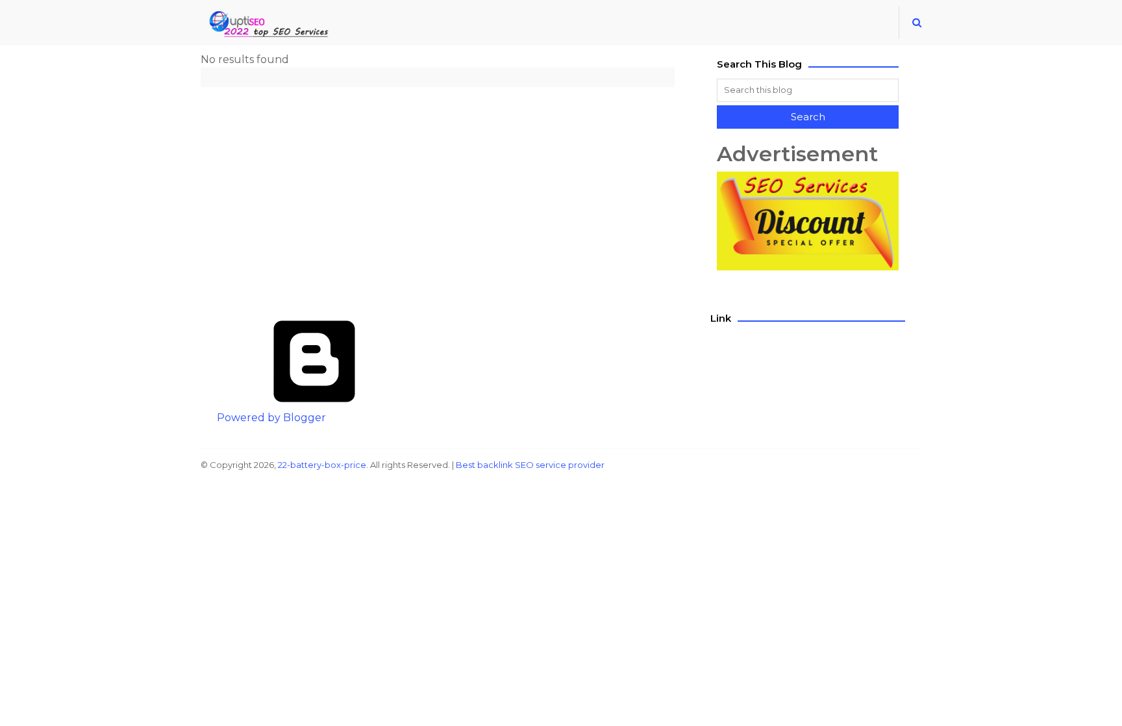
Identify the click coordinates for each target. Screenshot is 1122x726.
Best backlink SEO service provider (530, 465)
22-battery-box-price (322, 465)
